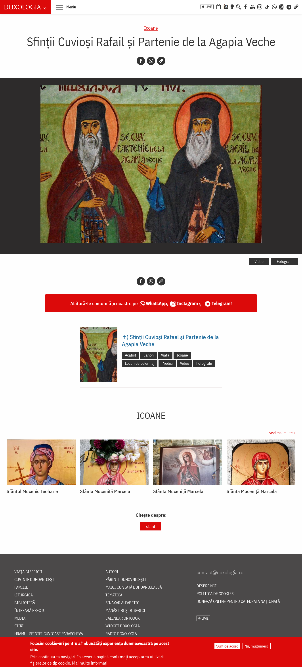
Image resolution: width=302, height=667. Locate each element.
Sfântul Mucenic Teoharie (32, 491)
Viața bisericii (28, 572)
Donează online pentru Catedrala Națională (238, 601)
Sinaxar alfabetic (122, 603)
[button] (66, 7)
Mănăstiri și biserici (125, 610)
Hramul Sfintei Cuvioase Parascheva (48, 634)
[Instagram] (260, 6)
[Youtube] (252, 6)
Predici (167, 363)
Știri (19, 626)
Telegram (221, 303)
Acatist (130, 355)
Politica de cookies (215, 594)
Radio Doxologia (121, 634)
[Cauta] (238, 6)
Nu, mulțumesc (257, 646)
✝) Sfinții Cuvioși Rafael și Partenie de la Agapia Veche (170, 340)
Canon (148, 355)
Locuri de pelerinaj (139, 363)
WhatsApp (156, 303)
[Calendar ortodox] (218, 6)
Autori (111, 572)
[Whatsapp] (151, 61)
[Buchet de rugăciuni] (232, 6)
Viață (165, 355)
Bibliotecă (24, 603)
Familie (21, 587)
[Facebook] (245, 6)
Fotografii (284, 261)
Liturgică (23, 595)
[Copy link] (161, 61)
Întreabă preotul (30, 610)
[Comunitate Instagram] (282, 6)
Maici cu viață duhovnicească (133, 587)
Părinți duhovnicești (125, 579)
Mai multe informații (90, 663)
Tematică (113, 595)
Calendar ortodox (122, 618)
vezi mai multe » (282, 432)
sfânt (150, 526)
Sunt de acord (227, 646)
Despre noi (207, 586)
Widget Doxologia (122, 626)
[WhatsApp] (274, 6)
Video (259, 261)
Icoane (151, 28)
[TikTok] (267, 6)
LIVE (208, 6)
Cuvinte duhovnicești (35, 579)
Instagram (187, 303)
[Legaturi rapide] (296, 6)
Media (19, 618)
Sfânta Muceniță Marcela (105, 491)
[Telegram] (289, 6)
